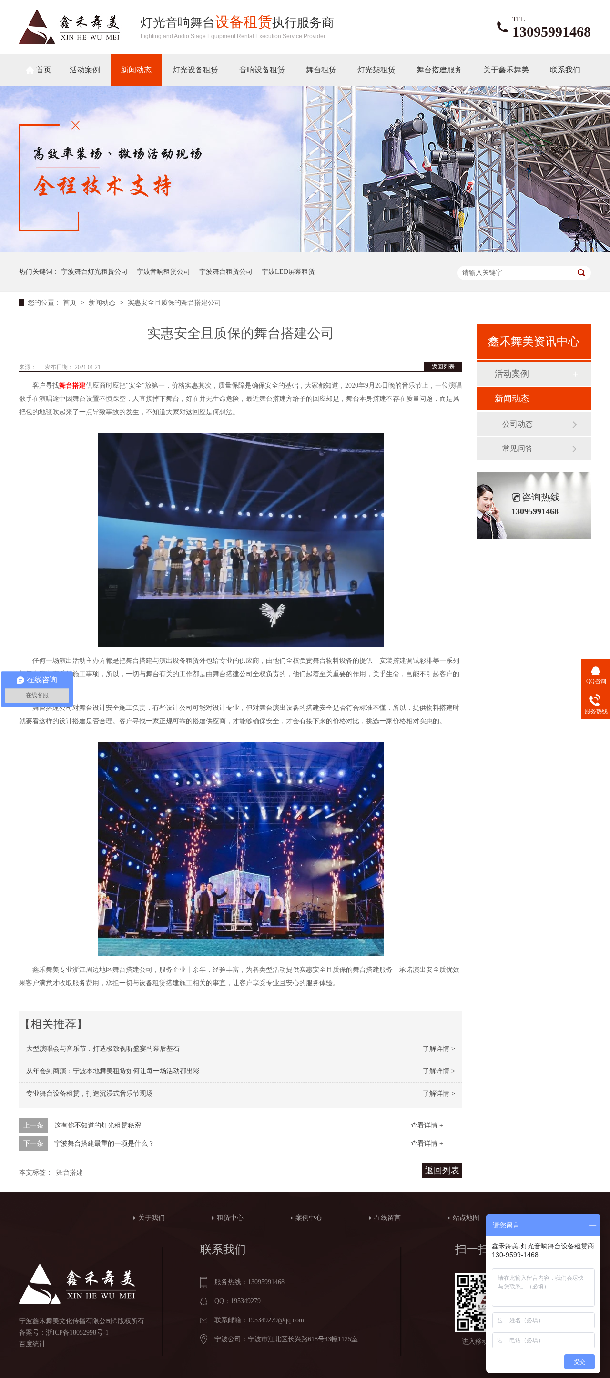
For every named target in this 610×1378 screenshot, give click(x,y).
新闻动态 (136, 70)
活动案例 (85, 70)
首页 (43, 70)
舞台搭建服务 (439, 70)
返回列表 (443, 366)
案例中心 (308, 1217)
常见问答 (517, 448)
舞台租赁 (321, 70)
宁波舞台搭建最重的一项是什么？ (104, 1143)
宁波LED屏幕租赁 (288, 271)
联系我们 (565, 70)
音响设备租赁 (262, 70)
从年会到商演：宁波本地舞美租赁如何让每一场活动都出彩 (113, 1071)
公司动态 (517, 424)
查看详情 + (427, 1125)
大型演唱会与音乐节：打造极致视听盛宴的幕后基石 (103, 1048)
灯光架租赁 (376, 70)
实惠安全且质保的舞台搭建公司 (174, 302)
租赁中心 (230, 1217)
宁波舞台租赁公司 (226, 271)
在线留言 (387, 1217)
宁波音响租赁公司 (163, 271)
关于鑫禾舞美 (506, 70)
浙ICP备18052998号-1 (77, 1332)
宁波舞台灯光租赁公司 (94, 271)
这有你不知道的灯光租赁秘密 (97, 1125)
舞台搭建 (72, 385)
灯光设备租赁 (195, 70)
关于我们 (151, 1217)
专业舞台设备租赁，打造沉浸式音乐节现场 (89, 1093)
